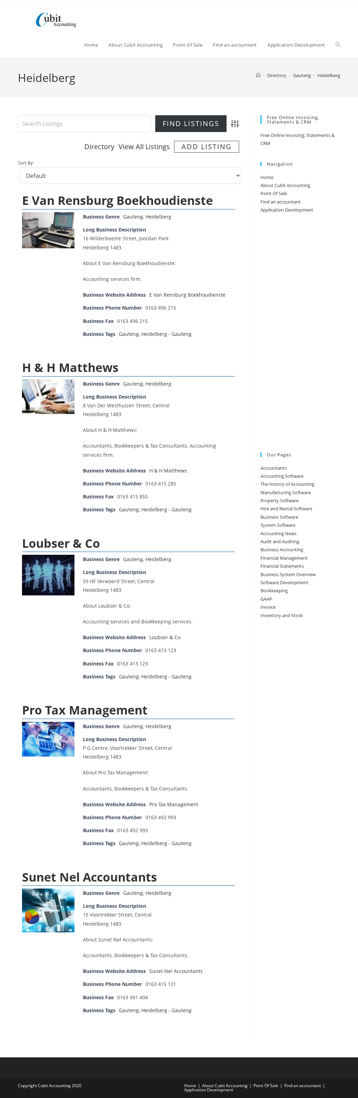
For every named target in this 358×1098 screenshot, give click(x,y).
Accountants (273, 468)
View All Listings (144, 146)
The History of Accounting (287, 484)
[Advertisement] (300, 333)
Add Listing (206, 146)
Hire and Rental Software (286, 508)
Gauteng (133, 216)
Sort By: (26, 163)
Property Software (279, 500)
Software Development (284, 582)
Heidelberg (328, 75)
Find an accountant (280, 202)
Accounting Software (281, 476)
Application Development (286, 210)
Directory (99, 146)
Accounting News (278, 533)
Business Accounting (281, 549)
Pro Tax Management (85, 710)
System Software (277, 525)
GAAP (266, 599)
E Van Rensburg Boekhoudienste (117, 200)
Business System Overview (288, 574)
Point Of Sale (273, 193)
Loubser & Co (61, 543)
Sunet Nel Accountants (89, 877)
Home (266, 177)
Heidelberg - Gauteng (166, 334)
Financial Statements (282, 566)
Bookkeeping (274, 590)
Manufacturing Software (285, 492)
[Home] (258, 75)
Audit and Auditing (279, 541)
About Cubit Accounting (285, 185)
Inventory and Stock (281, 615)
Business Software (279, 517)
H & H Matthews (70, 367)
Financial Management (284, 558)
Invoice (267, 607)
